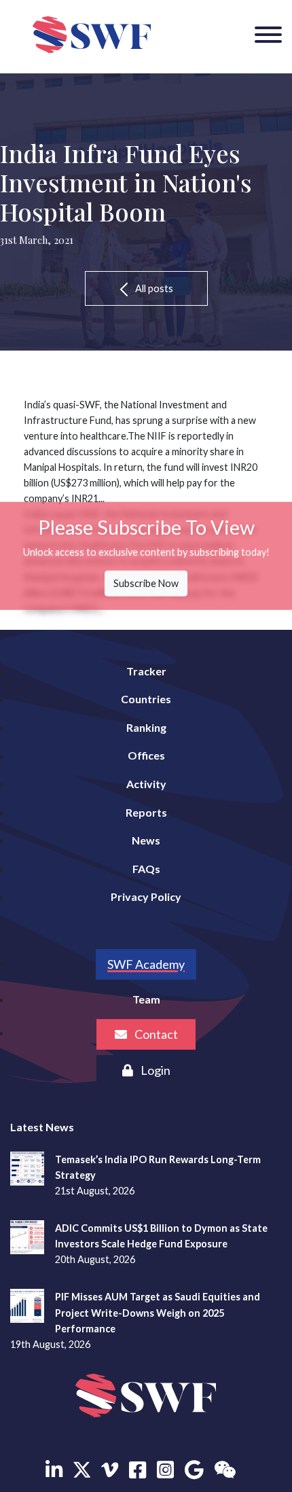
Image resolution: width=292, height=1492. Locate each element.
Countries (146, 698)
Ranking (146, 727)
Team (146, 999)
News (146, 840)
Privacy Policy (146, 896)
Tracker (146, 670)
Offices (146, 755)
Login (154, 1070)
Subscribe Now (146, 583)
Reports (146, 812)
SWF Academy (146, 964)
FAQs (146, 868)
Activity (146, 783)
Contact (155, 1034)
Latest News (42, 1126)
